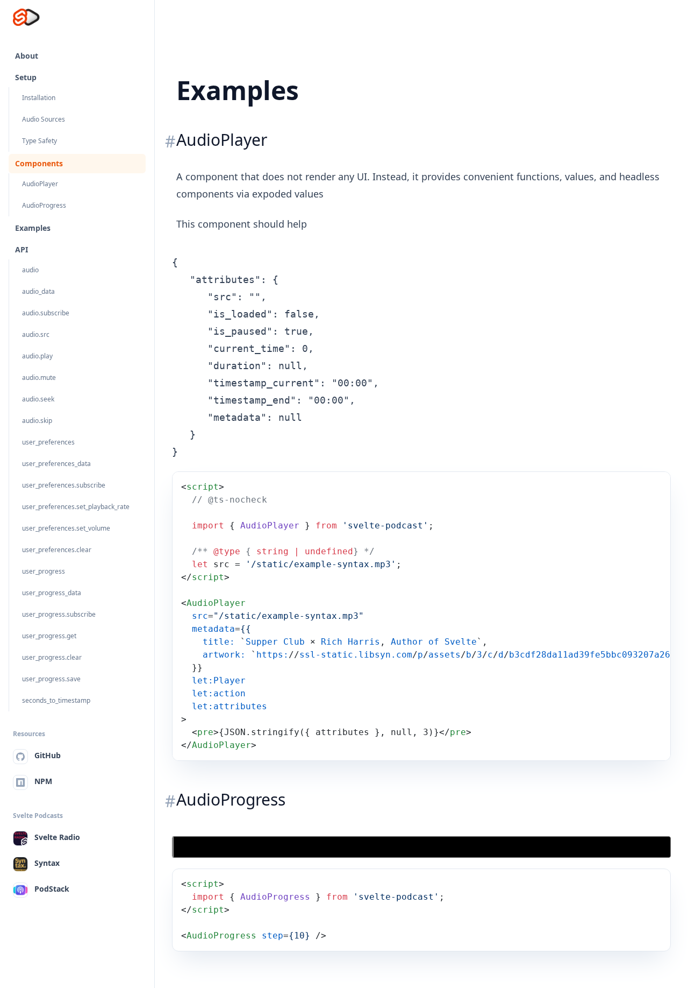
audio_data (38, 291)
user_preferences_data (56, 463)
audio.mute (39, 377)
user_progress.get (49, 635)
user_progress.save (51, 678)
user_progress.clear (52, 657)
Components (39, 163)
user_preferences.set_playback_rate (76, 506)
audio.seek (38, 399)
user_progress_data (51, 592)
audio (30, 269)
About (26, 56)
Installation (38, 97)
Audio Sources (43, 119)
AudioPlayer (40, 183)
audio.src (35, 334)
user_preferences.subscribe (63, 485)
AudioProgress (44, 205)
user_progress (43, 571)
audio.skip (37, 420)
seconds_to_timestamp (56, 700)
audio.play (37, 356)
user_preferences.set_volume (66, 528)
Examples (33, 228)
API (21, 249)
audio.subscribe (45, 312)
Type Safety (39, 140)
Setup (26, 77)
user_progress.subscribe (59, 614)
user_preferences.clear (56, 549)
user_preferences (48, 442)
